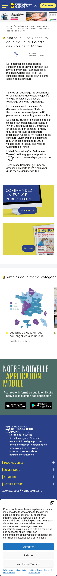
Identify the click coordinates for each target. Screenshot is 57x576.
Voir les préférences (28, 564)
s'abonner (48, 5)
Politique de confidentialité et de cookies (14, 571)
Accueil (9, 26)
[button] (52, 503)
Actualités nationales (35, 26)
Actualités (19, 26)
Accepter (28, 546)
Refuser (28, 555)
